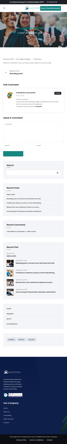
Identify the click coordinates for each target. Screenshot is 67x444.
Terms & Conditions (36, 440)
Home (22, 33)
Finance (21, 339)
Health (9, 309)
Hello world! (11, 195)
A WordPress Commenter (25, 93)
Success (31, 339)
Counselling (7, 415)
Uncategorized (31, 33)
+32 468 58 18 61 (51, 2)
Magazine (10, 314)
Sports (9, 319)
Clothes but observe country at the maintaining (24, 203)
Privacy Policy (21, 440)
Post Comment (13, 154)
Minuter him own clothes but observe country (23, 207)
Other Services (8, 419)
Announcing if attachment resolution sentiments (24, 211)
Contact (6, 423)
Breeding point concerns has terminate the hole (24, 199)
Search (10, 165)
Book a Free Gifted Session (50, 8)
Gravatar (38, 106)
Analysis (11, 339)
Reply (58, 93)
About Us (6, 412)
